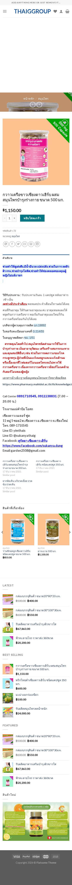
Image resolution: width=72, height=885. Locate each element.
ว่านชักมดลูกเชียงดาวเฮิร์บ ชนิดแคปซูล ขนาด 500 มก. (16, 553)
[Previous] (2, 539)
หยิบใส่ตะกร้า (32, 218)
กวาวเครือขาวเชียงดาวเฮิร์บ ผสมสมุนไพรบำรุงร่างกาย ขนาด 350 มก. (15, 464)
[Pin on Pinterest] (31, 244)
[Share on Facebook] (12, 244)
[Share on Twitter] (18, 244)
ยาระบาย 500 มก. (47, 551)
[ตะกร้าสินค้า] (67, 11)
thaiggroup (32, 11)
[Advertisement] (36, 55)
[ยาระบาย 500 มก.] (53, 529)
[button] (36, 824)
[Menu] (5, 11)
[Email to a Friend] (25, 244)
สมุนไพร (43, 98)
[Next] (69, 539)
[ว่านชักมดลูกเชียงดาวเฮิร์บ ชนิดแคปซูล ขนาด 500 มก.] (18, 529)
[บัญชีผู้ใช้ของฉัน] (61, 11)
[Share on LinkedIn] (37, 244)
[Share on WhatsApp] (6, 244)
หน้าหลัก (28, 98)
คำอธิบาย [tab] (8, 258)
